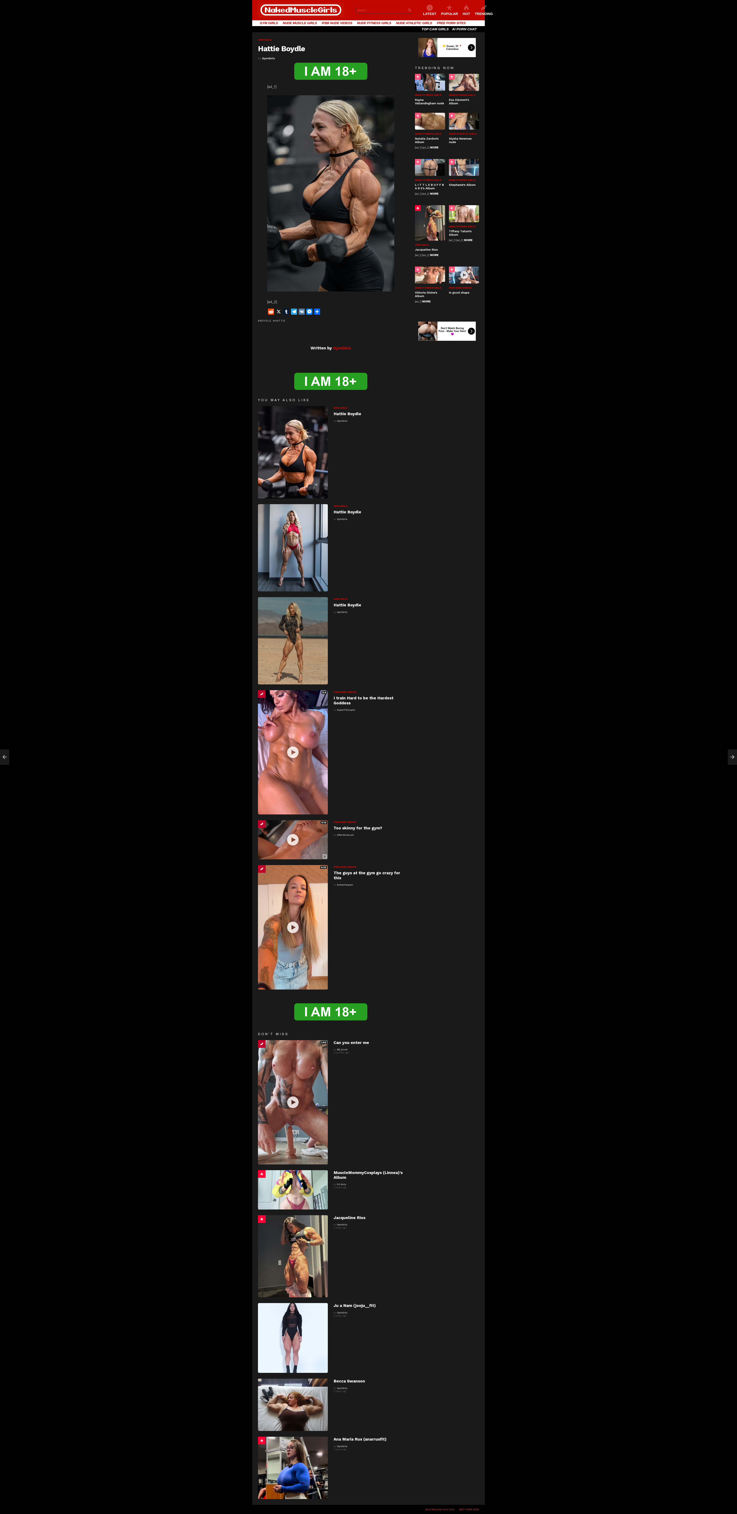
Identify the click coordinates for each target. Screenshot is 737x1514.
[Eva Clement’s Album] (464, 82)
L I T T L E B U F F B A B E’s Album (429, 186)
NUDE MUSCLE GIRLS (300, 23)
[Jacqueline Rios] (293, 1256)
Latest (429, 14)
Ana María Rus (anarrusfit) (360, 1439)
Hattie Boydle (347, 413)
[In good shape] (464, 275)
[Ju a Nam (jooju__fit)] (293, 1338)
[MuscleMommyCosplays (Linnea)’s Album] (293, 1189)
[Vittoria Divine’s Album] (430, 275)
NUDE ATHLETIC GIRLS (414, 23)
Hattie (280, 320)
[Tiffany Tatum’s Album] (464, 213)
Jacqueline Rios (349, 1217)
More (434, 147)
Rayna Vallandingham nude (429, 101)
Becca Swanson (349, 1381)
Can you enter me (351, 1042)
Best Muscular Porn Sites (440, 1509)
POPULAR (449, 14)
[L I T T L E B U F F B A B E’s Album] (430, 167)
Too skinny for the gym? (358, 828)
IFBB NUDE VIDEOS (337, 23)
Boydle (265, 320)
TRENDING (484, 14)
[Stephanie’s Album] (464, 167)
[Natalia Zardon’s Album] (430, 121)
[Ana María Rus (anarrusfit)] (293, 1468)
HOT (466, 14)
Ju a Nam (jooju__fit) (355, 1305)
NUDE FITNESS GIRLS (374, 23)
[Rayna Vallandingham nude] (430, 82)
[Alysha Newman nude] (464, 121)
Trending (262, 694)
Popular (418, 77)
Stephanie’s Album (462, 185)
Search (409, 11)
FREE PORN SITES (451, 23)
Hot (262, 1174)
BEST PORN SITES (469, 1509)
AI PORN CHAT (464, 29)
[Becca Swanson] (293, 1405)
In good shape (459, 292)
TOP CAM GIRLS (435, 29)
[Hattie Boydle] (293, 452)
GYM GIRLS (269, 23)
